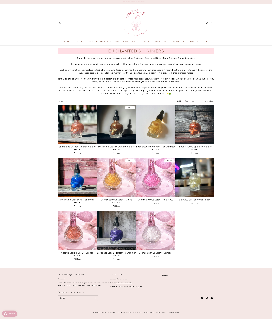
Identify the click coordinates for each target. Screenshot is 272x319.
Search (165, 275)
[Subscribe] (95, 298)
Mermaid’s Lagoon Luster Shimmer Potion (116, 148)
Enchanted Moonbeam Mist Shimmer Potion (155, 148)
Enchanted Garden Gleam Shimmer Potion (77, 148)
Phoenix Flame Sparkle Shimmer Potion (195, 148)
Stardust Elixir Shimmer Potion (194, 199)
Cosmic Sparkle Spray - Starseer (155, 253)
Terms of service (161, 312)
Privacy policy (149, 312)
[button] (60, 23)
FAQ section (62, 279)
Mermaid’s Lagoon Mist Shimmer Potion (77, 201)
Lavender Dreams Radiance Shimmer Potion (116, 254)
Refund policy (137, 312)
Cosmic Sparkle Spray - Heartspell (155, 199)
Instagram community (124, 283)
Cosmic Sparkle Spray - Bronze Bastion (77, 254)
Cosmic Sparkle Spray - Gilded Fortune (116, 201)
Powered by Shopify (124, 312)
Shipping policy (174, 312)
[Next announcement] (213, 2)
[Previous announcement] (58, 2)
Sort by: (180, 101)
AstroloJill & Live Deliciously (108, 312)
